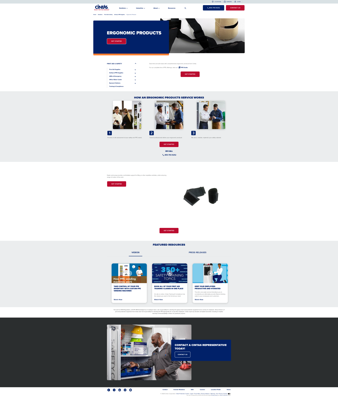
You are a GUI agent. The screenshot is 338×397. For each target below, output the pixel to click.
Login (239, 2)
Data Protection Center (182, 394)
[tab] (135, 252)
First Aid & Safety (108, 14)
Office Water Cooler (115, 80)
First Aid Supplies (114, 69)
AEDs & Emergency (115, 76)
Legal (191, 394)
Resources (171, 8)
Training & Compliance (116, 86)
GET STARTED (169, 144)
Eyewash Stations (114, 83)
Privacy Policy (214, 395)
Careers (229, 2)
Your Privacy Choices (222, 394)
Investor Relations (179, 390)
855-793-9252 (170, 155)
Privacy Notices (205, 394)
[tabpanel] (169, 281)
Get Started (116, 41)
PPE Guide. (184, 67)
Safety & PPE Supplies (119, 14)
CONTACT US (182, 354)
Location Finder (216, 390)
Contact (235, 8)
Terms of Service (224, 395)
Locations (218, 2)
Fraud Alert (197, 394)
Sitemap (213, 394)
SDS (192, 390)
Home (94, 14)
